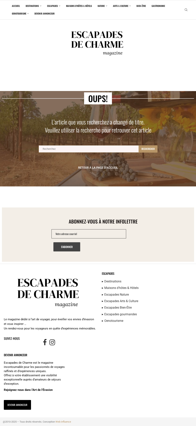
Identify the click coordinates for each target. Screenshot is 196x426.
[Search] (186, 9)
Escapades (52, 5)
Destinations (32, 5)
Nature (101, 5)
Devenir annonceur (44, 13)
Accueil (16, 5)
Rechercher (148, 149)
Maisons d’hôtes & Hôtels (79, 5)
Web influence (63, 421)
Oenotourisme (19, 13)
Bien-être (141, 5)
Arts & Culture (120, 5)
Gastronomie (158, 5)
